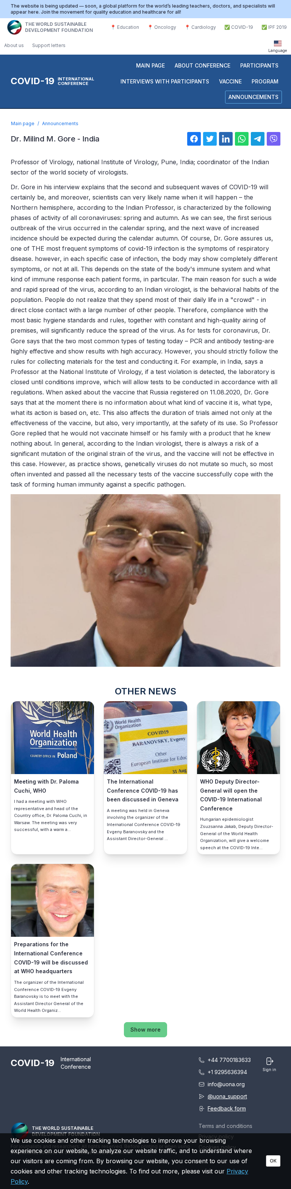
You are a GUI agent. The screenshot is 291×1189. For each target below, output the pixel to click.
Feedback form (227, 1108)
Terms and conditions (225, 1126)
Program (265, 81)
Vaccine (230, 81)
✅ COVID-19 (238, 27)
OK (273, 1161)
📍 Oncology (161, 27)
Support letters (49, 45)
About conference (202, 65)
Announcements (253, 97)
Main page (150, 65)
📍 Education (124, 27)
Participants (259, 65)
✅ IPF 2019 (274, 27)
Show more (145, 1029)
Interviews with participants (164, 81)
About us (14, 45)
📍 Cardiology (200, 27)
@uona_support (227, 1096)
